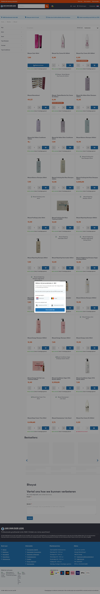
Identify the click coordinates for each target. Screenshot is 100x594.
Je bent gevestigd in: (39, 295)
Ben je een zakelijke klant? (41, 302)
